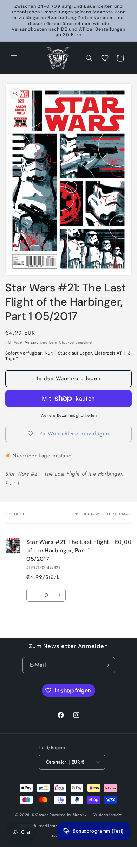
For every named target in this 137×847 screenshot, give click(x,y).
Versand (32, 342)
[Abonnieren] (107, 665)
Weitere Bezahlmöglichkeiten (68, 415)
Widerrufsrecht (107, 814)
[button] (14, 58)
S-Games (40, 814)
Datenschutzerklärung (40, 825)
